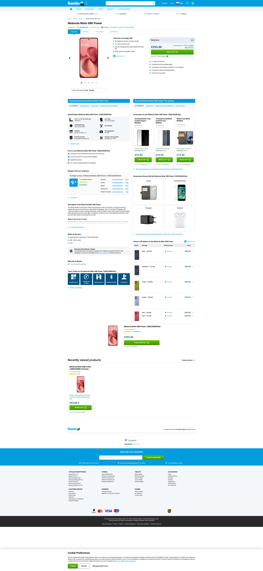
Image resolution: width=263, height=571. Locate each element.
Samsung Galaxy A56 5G (75, 479)
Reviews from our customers (109, 106)
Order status (72, 493)
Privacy (115, 524)
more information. (150, 520)
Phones (104, 472)
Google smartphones (107, 481)
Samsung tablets (139, 476)
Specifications (84, 106)
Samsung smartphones (108, 476)
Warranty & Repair (74, 500)
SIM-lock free (120, 56)
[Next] (108, 58)
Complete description (77, 227)
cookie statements (130, 561)
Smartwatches (172, 483)
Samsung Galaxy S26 (75, 478)
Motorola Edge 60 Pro (75, 483)
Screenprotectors (172, 476)
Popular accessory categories (164, 106)
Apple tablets (138, 474)
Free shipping (144, 164)
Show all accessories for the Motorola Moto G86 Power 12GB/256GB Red (159, 169)
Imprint (121, 524)
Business (110, 9)
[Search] (153, 3)
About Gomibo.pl (106, 524)
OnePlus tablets (139, 481)
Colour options (180, 106)
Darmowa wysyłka (80, 412)
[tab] (81, 82)
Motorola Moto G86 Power (93, 18)
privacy (118, 561)
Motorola (81, 18)
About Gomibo (139, 491)
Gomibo (137, 489)
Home (69, 18)
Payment (71, 491)
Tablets (100, 9)
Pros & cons (94, 106)
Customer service (124, 9)
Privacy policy (138, 495)
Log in (172, 3)
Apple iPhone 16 (73, 476)
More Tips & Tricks (76, 287)
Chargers (170, 478)
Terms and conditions (143, 524)
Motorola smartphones (108, 479)
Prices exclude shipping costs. (150, 519)
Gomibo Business (106, 491)
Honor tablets (138, 479)
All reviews (73, 197)
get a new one (103, 253)
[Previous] (70, 58)
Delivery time (72, 495)
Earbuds (170, 479)
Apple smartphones (107, 474)
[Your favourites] (187, 3)
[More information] (167, 56)
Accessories (89, 9)
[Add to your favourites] (192, 40)
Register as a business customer (111, 493)
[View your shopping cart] (192, 3)
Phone (78, 9)
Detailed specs (74, 143)
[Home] (71, 9)
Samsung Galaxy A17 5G (75, 485)
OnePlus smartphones (108, 478)
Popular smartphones (77, 472)
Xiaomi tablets (139, 478)
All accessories (172, 485)
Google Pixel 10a (73, 481)
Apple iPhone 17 (73, 474)
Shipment (71, 497)
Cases (169, 474)
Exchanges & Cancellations (76, 499)
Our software (138, 493)
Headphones (171, 481)
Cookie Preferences (130, 524)
